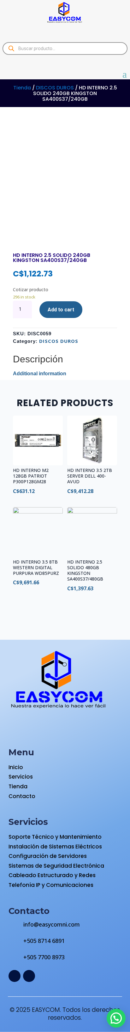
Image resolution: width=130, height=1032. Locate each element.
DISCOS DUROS (55, 87)
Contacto (22, 796)
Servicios (21, 776)
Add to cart (61, 310)
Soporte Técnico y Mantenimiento (55, 837)
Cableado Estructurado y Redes (52, 875)
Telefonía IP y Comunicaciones (51, 885)
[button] (116, 1018)
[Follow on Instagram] (29, 976)
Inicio (16, 767)
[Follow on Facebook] (15, 976)
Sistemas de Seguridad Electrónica (56, 866)
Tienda (22, 87)
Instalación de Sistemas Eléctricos (55, 846)
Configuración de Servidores (48, 856)
